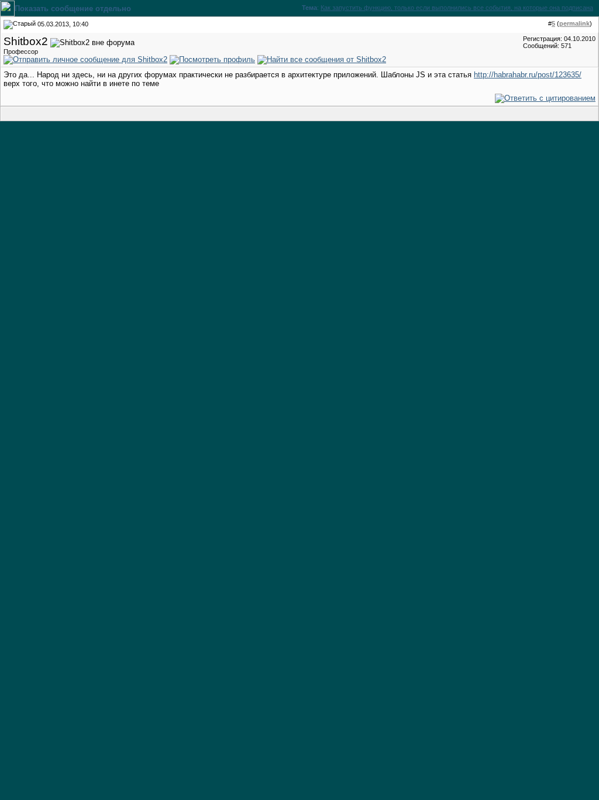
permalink (574, 23)
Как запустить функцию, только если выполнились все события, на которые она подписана (457, 7)
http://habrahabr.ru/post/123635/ (527, 74)
